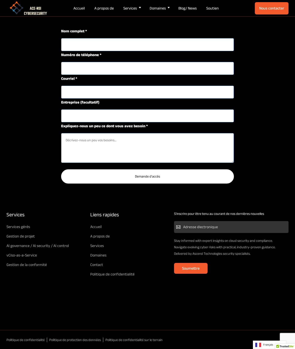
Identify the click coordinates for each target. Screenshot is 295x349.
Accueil (79, 8)
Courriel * (69, 78)
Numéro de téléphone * (81, 55)
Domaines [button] (158, 8)
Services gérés (18, 227)
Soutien (212, 8)
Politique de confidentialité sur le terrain (134, 340)
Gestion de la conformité (26, 265)
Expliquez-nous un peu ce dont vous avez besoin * (104, 126)
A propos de (104, 8)
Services (97, 246)
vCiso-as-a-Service (21, 255)
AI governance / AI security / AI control (37, 246)
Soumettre (191, 268)
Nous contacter (271, 8)
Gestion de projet (20, 236)
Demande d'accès (147, 176)
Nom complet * (74, 31)
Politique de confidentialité (112, 274)
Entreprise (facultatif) (80, 102)
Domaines (98, 255)
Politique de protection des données (75, 340)
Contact (96, 265)
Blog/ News (187, 8)
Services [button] (130, 8)
